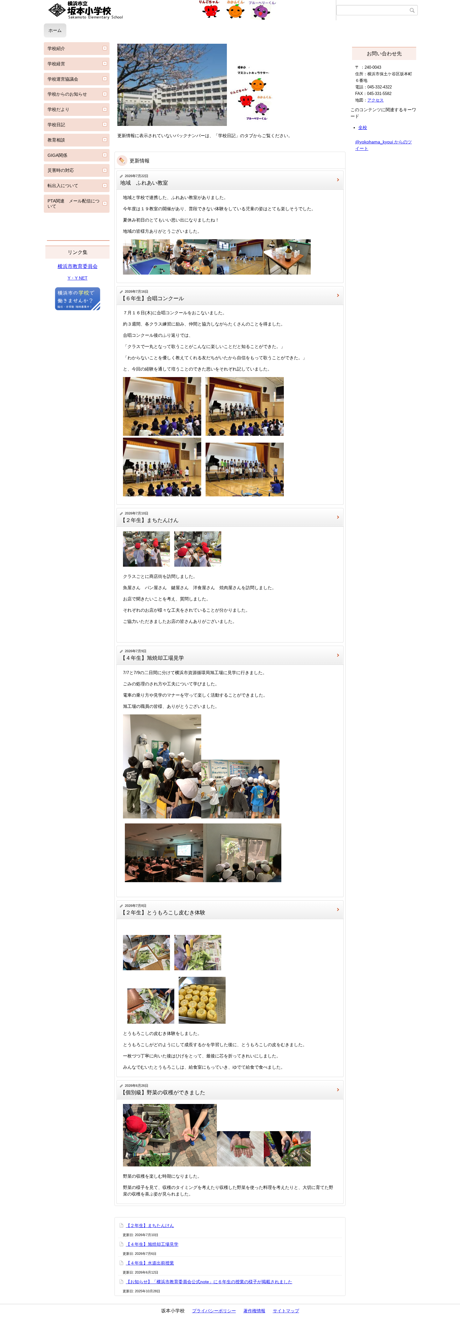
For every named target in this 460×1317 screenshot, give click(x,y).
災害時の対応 (61, 170)
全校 (362, 127)
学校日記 (56, 124)
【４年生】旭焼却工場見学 (152, 658)
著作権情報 (254, 1310)
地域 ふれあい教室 (144, 183)
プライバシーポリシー (214, 1310)
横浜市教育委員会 (78, 266)
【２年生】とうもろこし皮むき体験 (162, 913)
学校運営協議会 (63, 79)
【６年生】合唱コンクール (152, 298)
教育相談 (56, 139)
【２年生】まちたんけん (149, 520)
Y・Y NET (78, 278)
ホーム (55, 30)
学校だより (58, 109)
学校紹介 (56, 48)
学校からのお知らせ (67, 94)
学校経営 (56, 63)
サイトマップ (286, 1310)
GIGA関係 (57, 155)
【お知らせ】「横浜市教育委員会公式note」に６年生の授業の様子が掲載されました (209, 1281)
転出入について (63, 185)
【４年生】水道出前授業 (150, 1262)
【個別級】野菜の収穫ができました (162, 1093)
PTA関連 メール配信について (74, 203)
